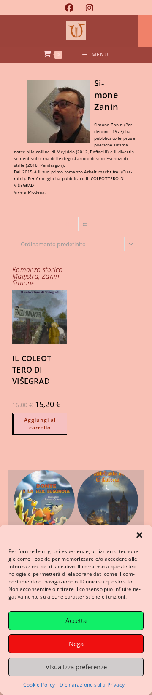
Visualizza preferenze (76, 667)
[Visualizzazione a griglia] (67, 224)
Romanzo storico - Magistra (39, 273)
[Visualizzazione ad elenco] (85, 224)
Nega (76, 643)
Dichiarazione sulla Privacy (92, 684)
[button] (139, 535)
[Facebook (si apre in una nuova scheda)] (69, 8)
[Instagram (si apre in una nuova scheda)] (86, 8)
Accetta (76, 620)
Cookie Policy (39, 684)
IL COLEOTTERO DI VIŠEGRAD (33, 369)
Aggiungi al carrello (40, 423)
